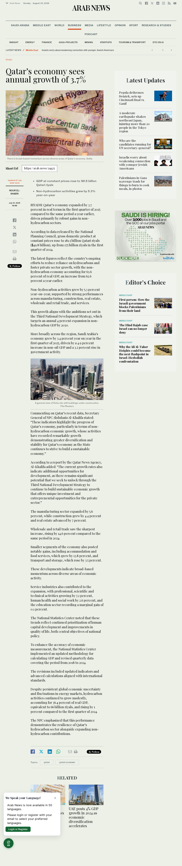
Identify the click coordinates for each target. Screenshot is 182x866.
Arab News (15, 3)
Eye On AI (158, 42)
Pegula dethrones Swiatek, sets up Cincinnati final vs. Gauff (132, 97)
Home (9, 59)
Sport (133, 25)
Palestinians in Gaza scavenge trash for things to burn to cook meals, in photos (79, 50)
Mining (89, 42)
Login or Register (18, 829)
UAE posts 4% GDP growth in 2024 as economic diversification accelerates (83, 817)
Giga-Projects (68, 42)
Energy (30, 42)
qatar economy (67, 762)
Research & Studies (156, 25)
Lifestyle (104, 25)
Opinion (120, 25)
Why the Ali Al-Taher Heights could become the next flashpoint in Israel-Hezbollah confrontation (135, 354)
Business (74, 25)
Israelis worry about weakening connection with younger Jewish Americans (134, 162)
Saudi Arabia (20, 25)
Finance (47, 42)
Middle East (42, 25)
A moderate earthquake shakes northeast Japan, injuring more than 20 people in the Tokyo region (134, 122)
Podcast (91, 34)
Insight (13, 42)
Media (89, 25)
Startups (106, 42)
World (59, 25)
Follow (16, 265)
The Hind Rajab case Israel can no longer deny (133, 328)
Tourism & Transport (132, 42)
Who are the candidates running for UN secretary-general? (135, 144)
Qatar (47, 762)
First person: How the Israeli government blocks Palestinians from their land (134, 305)
